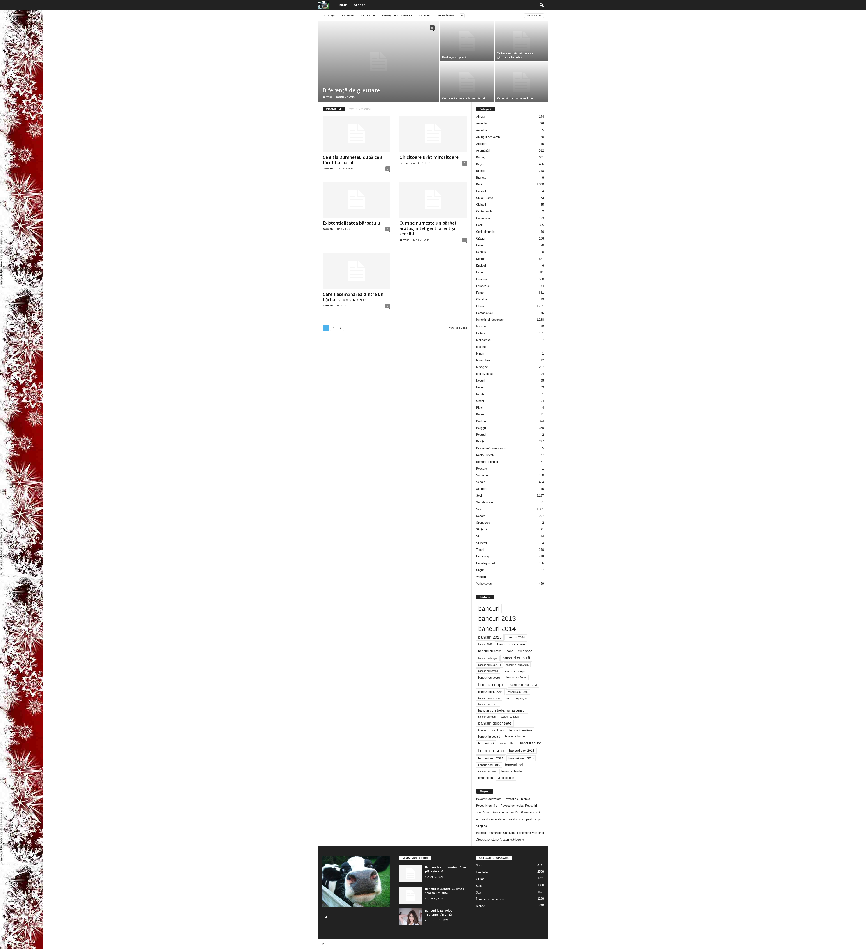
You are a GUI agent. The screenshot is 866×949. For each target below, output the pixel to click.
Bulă (479, 184)
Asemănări (446, 15)
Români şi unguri (487, 461)
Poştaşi (481, 434)
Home (342, 5)
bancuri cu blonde (519, 651)
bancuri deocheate (494, 723)
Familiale (482, 279)
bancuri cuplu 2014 (490, 691)
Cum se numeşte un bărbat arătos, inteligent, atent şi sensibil (428, 228)
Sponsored (483, 522)
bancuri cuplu (491, 684)
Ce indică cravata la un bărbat (463, 98)
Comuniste (483, 218)
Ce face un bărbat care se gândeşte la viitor (515, 55)
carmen (327, 96)
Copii (479, 225)
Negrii (480, 387)
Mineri (480, 353)
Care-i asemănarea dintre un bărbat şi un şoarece (353, 297)
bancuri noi (486, 743)
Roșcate (481, 468)
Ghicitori (481, 299)
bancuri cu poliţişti (516, 698)
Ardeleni (425, 15)
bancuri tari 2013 (487, 771)
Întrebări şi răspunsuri (490, 319)
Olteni (480, 401)
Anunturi (368, 15)
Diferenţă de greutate (351, 90)
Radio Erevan (485, 455)
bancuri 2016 (516, 637)
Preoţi (480, 441)
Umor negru (483, 556)
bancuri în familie (511, 771)
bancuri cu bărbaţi (488, 671)
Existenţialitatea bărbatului (352, 223)
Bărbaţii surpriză (454, 57)
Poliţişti (481, 428)
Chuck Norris (484, 198)
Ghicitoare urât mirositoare (429, 157)
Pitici (479, 407)
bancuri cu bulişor (487, 658)
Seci (479, 495)
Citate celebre (485, 211)
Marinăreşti (483, 340)
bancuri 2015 (490, 637)
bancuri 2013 (497, 618)
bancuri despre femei (491, 730)
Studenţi (481, 543)
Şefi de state (484, 502)
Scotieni (481, 489)
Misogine (482, 367)
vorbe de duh (506, 777)
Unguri (480, 570)
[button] (541, 5)
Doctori (480, 258)
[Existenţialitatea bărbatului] (356, 200)
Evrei (479, 272)
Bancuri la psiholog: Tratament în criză (439, 912)
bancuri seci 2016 (489, 765)
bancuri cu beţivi (489, 651)
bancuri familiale (520, 730)
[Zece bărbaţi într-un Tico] (521, 82)
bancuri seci (491, 750)
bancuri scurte (530, 743)
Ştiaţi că (481, 529)
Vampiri (481, 576)
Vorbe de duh (484, 583)
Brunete (481, 177)
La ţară (480, 333)
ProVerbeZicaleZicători (491, 448)
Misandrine (483, 360)
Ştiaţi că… (483, 826)
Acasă (351, 109)
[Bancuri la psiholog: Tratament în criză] (410, 916)
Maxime (481, 346)
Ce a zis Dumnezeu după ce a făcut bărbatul (353, 160)
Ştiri (478, 536)
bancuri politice (507, 743)
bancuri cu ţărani (510, 716)
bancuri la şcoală (489, 736)
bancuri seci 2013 (521, 750)
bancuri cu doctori (489, 677)
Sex (478, 509)
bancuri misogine (515, 736)
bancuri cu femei (516, 677)
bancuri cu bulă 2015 (517, 664)
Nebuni (480, 380)
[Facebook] (326, 918)
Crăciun (481, 238)
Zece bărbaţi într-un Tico (515, 98)
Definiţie (481, 252)
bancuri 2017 (485, 644)
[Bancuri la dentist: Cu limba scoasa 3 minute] (410, 895)
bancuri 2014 (497, 628)
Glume (480, 306)
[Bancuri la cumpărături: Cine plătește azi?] (410, 873)
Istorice (481, 326)
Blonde (480, 171)
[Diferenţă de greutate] (378, 61)
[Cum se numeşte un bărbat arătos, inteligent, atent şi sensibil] (433, 200)
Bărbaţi (480, 157)
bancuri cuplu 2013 (523, 684)
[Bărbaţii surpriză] (467, 41)
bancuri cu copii (514, 671)
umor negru (485, 777)
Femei (480, 292)
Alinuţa (329, 15)
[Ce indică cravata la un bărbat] (467, 82)
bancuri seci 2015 (521, 758)
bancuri (489, 608)
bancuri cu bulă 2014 (489, 664)
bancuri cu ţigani (487, 716)
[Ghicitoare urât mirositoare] (433, 134)
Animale (348, 15)
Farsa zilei (483, 286)
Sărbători (482, 475)
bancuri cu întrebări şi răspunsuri (502, 710)
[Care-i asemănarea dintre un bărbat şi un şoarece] (356, 271)
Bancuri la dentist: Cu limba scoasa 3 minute (444, 891)
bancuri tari (514, 765)
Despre (359, 5)
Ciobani (481, 204)
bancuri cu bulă (516, 658)
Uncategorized (485, 563)
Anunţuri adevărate (397, 15)
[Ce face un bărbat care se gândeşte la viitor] (521, 41)
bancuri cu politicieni (489, 698)
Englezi (481, 265)
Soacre (480, 516)
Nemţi (480, 394)
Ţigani (480, 549)
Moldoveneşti (484, 373)
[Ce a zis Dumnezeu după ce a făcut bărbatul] (356, 134)
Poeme (480, 414)
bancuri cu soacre (488, 704)
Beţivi (480, 164)
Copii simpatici (485, 231)
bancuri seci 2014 (490, 758)
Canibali (481, 191)
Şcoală (480, 482)
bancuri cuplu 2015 (518, 692)
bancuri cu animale (511, 644)
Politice (481, 421)
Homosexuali (484, 313)
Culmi (480, 245)
